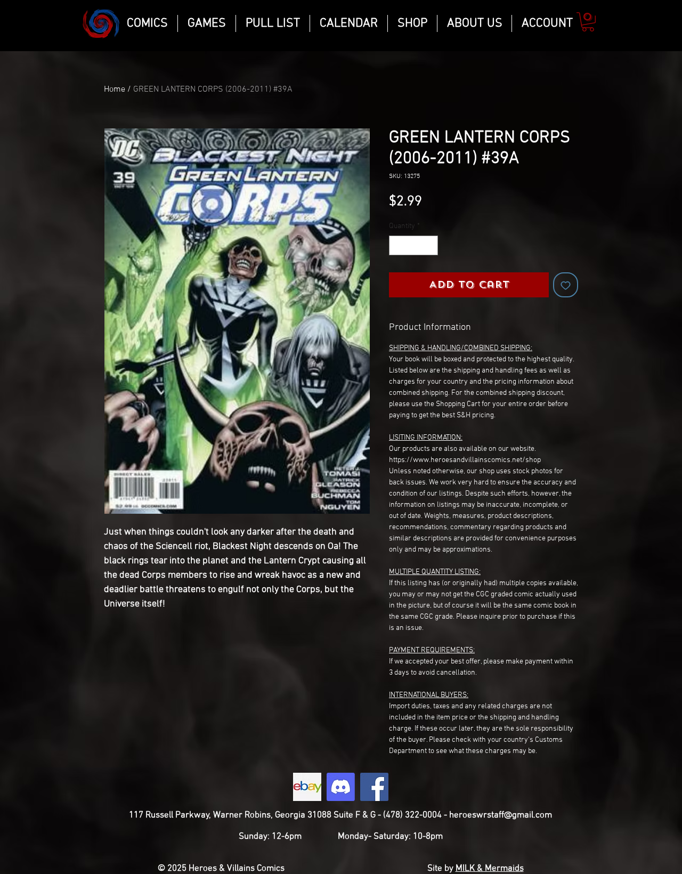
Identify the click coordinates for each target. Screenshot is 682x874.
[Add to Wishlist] (565, 284)
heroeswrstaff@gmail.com (500, 815)
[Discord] (341, 787)
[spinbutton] (413, 245)
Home (114, 89)
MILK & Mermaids (490, 868)
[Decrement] (397, 245)
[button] (588, 21)
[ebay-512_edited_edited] (307, 787)
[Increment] (429, 245)
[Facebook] (374, 787)
